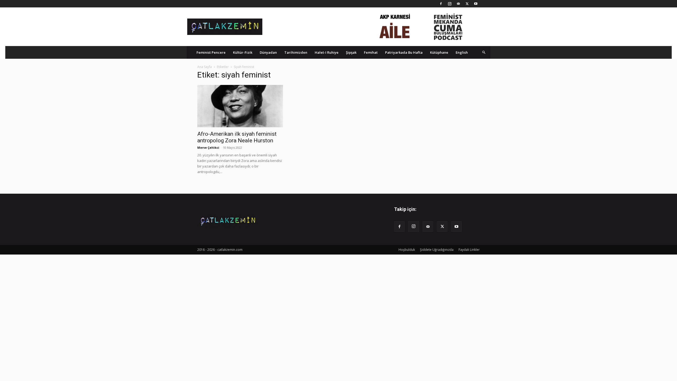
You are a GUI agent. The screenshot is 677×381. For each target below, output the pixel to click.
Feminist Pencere (211, 52)
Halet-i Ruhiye (326, 52)
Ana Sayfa (204, 67)
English (462, 52)
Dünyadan (268, 52)
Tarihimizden (295, 52)
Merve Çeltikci (208, 147)
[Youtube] (476, 3)
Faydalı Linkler (469, 249)
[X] (467, 3)
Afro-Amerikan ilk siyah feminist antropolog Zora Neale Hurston (237, 137)
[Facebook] (441, 3)
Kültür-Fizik (242, 52)
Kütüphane (439, 52)
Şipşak (351, 52)
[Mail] (458, 3)
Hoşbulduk (407, 249)
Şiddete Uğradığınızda (437, 249)
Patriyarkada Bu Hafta (404, 52)
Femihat (371, 52)
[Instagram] (450, 3)
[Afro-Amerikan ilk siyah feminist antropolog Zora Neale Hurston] (240, 106)
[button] (484, 52)
